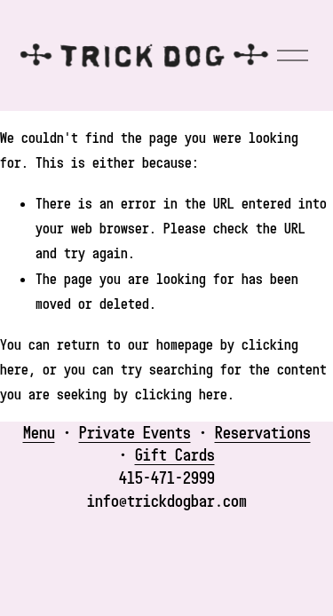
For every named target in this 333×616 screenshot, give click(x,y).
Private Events (135, 432)
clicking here (181, 394)
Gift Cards (175, 454)
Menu (39, 432)
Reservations (263, 432)
